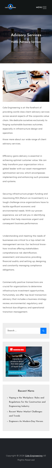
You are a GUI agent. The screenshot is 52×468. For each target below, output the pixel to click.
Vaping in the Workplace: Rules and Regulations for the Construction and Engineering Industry (27, 402)
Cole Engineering (34, 455)
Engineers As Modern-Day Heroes (26, 421)
